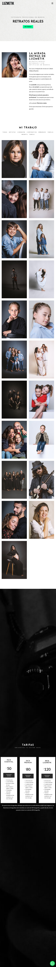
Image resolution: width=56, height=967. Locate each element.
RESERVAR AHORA (8, 775)
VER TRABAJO (28, 26)
